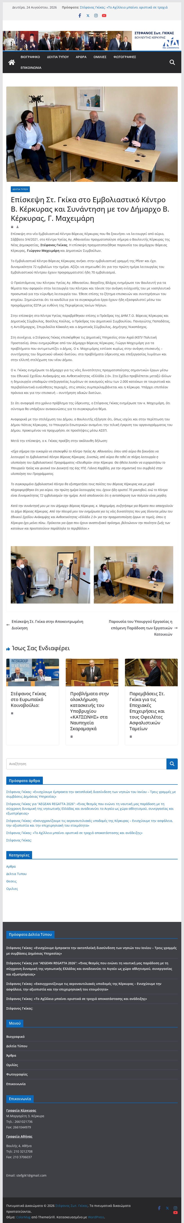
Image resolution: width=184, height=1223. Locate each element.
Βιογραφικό (30, 57)
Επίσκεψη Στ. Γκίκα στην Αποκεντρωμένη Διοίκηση (47, 624)
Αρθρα (11, 866)
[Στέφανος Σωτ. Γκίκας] (92, 34)
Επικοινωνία (31, 67)
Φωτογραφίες (125, 57)
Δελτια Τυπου (20, 189)
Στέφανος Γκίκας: (19, 840)
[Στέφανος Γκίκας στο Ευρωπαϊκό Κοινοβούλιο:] (32, 661)
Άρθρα (81, 57)
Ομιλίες (100, 57)
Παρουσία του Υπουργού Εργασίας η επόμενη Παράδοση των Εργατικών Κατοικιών (140, 628)
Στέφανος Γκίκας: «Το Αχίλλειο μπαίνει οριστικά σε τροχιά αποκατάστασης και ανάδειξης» (124, 9)
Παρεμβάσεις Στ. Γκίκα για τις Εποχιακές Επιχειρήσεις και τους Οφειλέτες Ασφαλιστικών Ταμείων (147, 711)
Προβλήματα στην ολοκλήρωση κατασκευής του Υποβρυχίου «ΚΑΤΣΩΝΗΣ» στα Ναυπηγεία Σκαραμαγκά (89, 711)
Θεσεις (11, 881)
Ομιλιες (12, 888)
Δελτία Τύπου (58, 57)
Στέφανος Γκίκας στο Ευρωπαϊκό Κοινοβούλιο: (28, 699)
